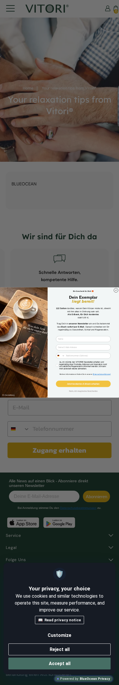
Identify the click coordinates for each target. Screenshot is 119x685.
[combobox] (60, 356)
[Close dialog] (116, 290)
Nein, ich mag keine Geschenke (83, 391)
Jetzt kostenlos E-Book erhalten (83, 384)
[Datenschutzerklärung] (102, 374)
